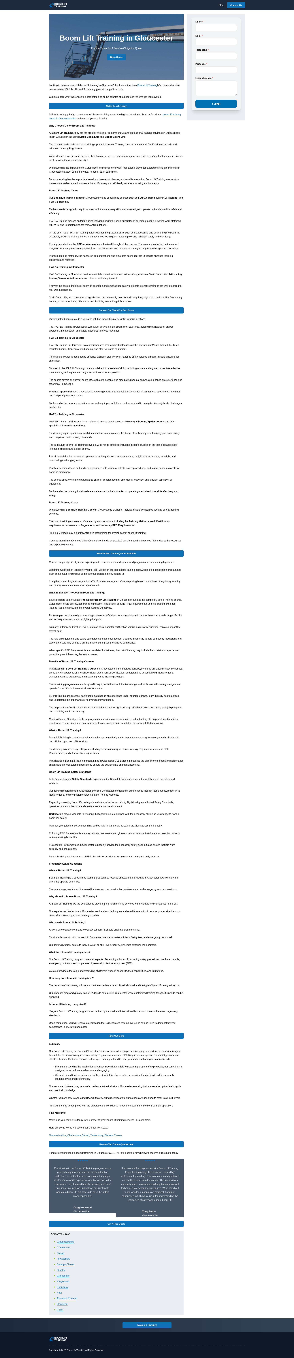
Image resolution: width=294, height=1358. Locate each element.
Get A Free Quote (116, 1224)
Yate (59, 1292)
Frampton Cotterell (67, 1298)
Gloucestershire (57, 1135)
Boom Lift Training (147, 85)
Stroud (85, 1135)
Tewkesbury (96, 1135)
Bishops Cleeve (113, 1135)
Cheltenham (74, 1135)
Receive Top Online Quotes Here (116, 1144)
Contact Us (236, 5)
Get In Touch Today (116, 106)
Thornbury (62, 1287)
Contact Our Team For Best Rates (116, 310)
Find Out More (116, 1036)
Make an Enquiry (147, 1325)
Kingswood (63, 1281)
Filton (60, 1309)
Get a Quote (116, 57)
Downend (62, 1304)
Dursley (61, 1270)
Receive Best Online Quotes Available (116, 553)
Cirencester (63, 1275)
